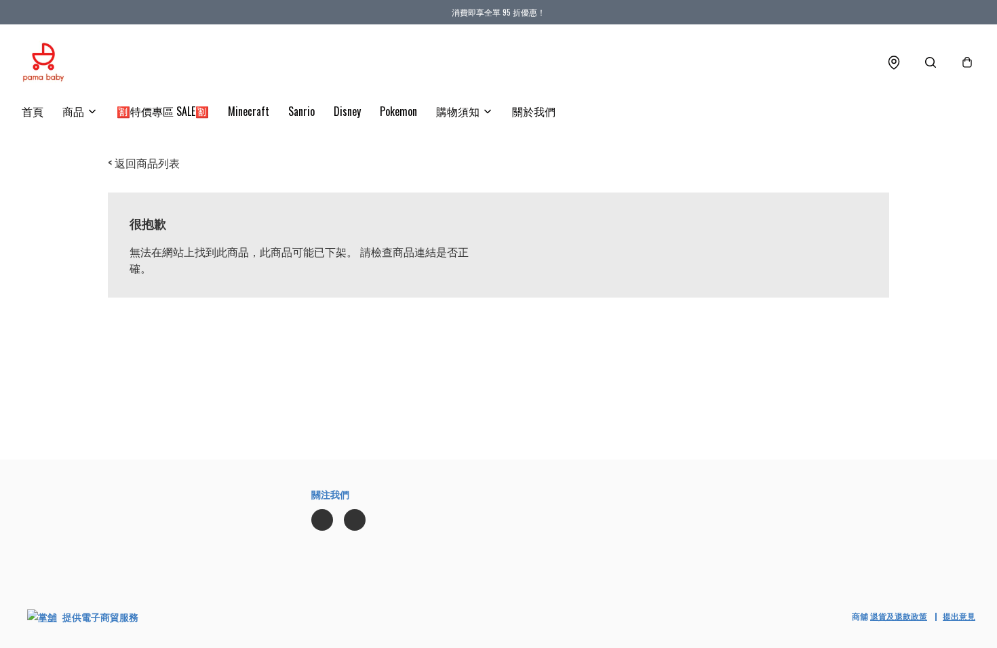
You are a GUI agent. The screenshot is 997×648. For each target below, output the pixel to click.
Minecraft (248, 111)
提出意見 (959, 616)
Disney (347, 111)
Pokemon (398, 111)
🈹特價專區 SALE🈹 (163, 111)
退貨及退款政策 (898, 616)
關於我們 (533, 111)
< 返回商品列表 (144, 163)
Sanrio (301, 111)
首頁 (32, 111)
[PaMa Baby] (43, 62)
